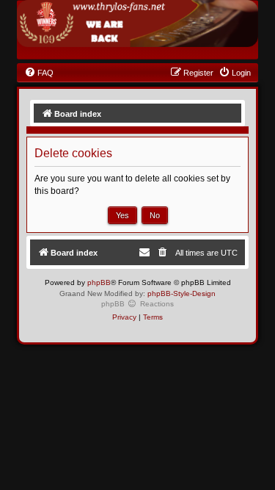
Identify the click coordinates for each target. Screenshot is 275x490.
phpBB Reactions (137, 304)
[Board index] (137, 23)
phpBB (99, 282)
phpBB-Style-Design (181, 293)
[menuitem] (39, 73)
